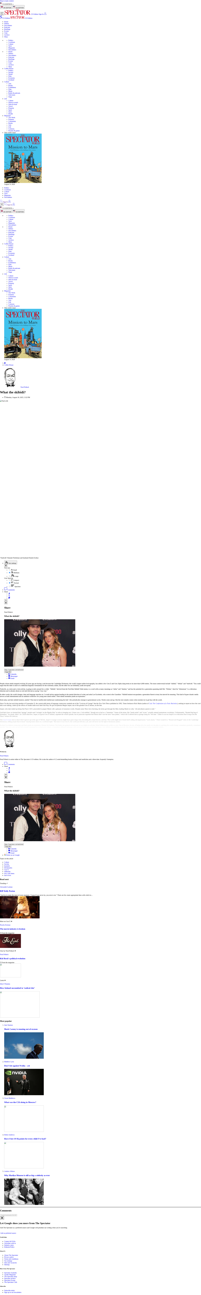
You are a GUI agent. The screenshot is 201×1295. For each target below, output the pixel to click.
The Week (11, 117)
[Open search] (1, 202)
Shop (6, 37)
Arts (9, 84)
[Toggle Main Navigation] (2, 13)
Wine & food (12, 104)
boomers (7, 866)
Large (16, 576)
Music (10, 91)
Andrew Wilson (9, 1171)
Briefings (7, 29)
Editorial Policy (9, 1247)
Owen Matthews (9, 1098)
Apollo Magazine (10, 1275)
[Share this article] (6, 600)
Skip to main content (7, 1)
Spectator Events (9, 1280)
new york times (9, 873)
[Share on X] (9, 596)
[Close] (2, 1218)
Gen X (6, 870)
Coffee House (8, 68)
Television (11, 95)
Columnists (12, 121)
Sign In (41, 14)
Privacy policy (9, 1257)
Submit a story (9, 1245)
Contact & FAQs (9, 1241)
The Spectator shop (10, 1276)
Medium (16, 573)
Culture (10, 44)
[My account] (45, 14)
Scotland (11, 80)
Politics (10, 40)
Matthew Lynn (9, 1062)
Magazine (11, 48)
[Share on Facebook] (9, 594)
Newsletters (8, 25)
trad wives (7, 875)
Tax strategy (8, 1261)
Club (5, 33)
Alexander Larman (6, 887)
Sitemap (7, 1264)
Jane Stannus (8, 1025)
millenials (7, 871)
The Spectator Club (10, 1282)
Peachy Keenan (5, 925)
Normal (16, 583)
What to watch (13, 102)
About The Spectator (11, 1255)
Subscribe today (9, 1290)
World (10, 74)
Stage (10, 97)
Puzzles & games (14, 131)
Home (6, 22)
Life (5, 99)
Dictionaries (8, 868)
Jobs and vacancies (10, 1263)
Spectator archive (10, 1278)
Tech (10, 46)
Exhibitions (12, 87)
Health (10, 114)
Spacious (18, 586)
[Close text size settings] (6, 565)
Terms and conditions (11, 1259)
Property (11, 108)
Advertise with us (10, 1243)
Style (10, 112)
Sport (10, 110)
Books (10, 85)
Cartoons (11, 129)
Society (10, 72)
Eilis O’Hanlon (5, 984)
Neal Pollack (4, 756)
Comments (11, 590)
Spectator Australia (10, 1273)
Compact (16, 580)
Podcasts (7, 27)
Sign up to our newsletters (12, 1292)
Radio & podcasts (14, 93)
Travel (10, 106)
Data (10, 76)
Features (11, 119)
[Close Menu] (2, 204)
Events (6, 31)
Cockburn (11, 42)
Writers (6, 23)
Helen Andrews (9, 1135)
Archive (7, 35)
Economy (11, 78)
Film (9, 89)
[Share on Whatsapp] (9, 598)
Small (15, 570)
